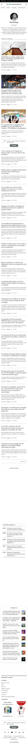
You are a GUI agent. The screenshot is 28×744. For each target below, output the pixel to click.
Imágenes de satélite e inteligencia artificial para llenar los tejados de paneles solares (12, 207)
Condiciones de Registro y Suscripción (9, 737)
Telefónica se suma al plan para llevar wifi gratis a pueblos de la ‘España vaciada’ (12, 58)
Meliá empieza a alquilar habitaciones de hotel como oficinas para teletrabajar (14, 171)
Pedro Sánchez (4, 690)
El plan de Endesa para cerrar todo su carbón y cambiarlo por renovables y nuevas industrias (13, 245)
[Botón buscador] (26, 4)
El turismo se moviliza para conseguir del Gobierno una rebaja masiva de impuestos (13, 409)
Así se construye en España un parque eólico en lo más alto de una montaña (13, 152)
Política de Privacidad (8, 736)
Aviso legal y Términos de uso (18, 736)
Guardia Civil (4, 692)
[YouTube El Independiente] (12, 732)
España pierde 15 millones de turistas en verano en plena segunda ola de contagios (13, 300)
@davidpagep (14, 25)
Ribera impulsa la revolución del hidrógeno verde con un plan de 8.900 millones (13, 264)
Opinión (3, 7)
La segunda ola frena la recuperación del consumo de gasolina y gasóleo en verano (13, 336)
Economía (14, 7)
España (8, 7)
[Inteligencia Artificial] (8, 713)
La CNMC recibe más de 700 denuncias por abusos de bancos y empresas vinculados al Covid (12, 428)
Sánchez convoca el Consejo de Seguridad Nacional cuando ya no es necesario (16, 547)
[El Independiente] (14, 4)
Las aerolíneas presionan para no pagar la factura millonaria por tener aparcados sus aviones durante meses (13, 225)
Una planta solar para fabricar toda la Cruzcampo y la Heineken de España (13, 354)
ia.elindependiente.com (8, 716)
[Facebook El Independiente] (8, 732)
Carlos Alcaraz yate (22, 0)
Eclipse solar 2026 (5, 682)
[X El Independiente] (4, 732)
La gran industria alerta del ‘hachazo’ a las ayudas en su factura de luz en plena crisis (11, 91)
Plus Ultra (3, 686)
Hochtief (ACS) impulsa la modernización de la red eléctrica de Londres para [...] (16, 554)
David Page (3, 69)
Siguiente (23, 461)
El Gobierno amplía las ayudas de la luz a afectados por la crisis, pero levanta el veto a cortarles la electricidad (13, 389)
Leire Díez (3, 694)
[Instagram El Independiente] (15, 732)
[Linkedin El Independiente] (19, 732)
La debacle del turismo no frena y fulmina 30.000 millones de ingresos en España (13, 283)
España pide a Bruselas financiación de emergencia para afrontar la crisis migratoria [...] (16, 541)
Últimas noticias (10, 0)
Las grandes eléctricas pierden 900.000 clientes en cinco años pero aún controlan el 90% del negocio (13, 320)
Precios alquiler (16, 0)
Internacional (22, 7)
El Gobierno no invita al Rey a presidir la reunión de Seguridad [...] (16, 529)
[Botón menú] (1, 4)
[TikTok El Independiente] (23, 732)
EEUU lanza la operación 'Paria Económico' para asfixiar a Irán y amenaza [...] (15, 534)
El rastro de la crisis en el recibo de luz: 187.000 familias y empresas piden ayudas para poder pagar (14, 372)
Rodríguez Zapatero (5, 688)
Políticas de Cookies (21, 737)
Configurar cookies (14, 739)
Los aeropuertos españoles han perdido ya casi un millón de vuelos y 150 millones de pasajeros (13, 126)
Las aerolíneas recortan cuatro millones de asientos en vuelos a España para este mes (12, 189)
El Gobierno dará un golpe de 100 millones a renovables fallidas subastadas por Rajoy (12, 445)
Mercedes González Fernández (8, 696)
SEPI (2, 684)
